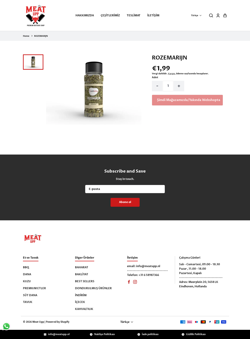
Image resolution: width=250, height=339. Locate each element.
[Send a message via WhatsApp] (6, 326)
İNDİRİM (81, 295)
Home (26, 36)
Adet (155, 77)
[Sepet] (225, 15)
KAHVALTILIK (84, 309)
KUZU (27, 281)
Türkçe (194, 15)
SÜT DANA (30, 295)
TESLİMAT (133, 15)
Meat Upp (38, 322)
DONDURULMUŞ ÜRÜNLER (93, 288)
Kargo (171, 73)
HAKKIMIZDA (85, 15)
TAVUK (27, 302)
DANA (27, 274)
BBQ (26, 267)
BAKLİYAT (81, 274)
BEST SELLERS (84, 281)
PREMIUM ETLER (34, 288)
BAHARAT (81, 267)
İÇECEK (80, 302)
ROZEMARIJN (41, 36)
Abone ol (125, 202)
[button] (211, 15)
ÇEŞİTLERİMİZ (110, 15)
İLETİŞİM (153, 15)
